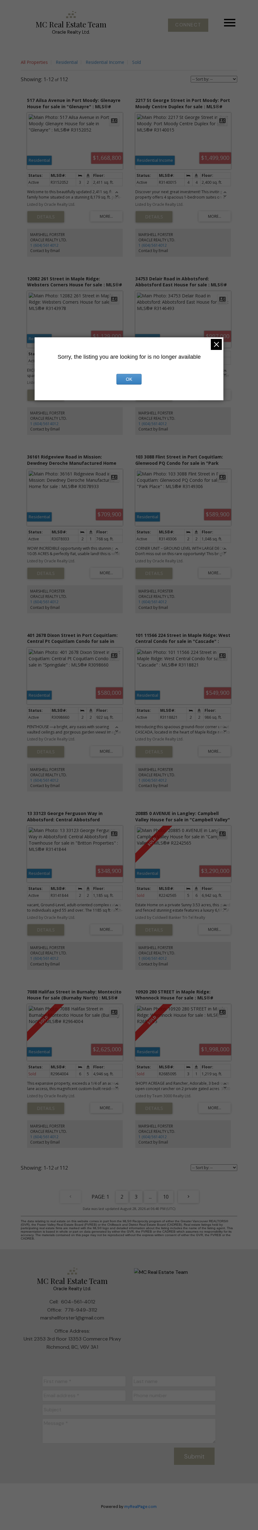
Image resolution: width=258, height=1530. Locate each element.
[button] (188, 25)
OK (129, 379)
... (150, 1196)
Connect (188, 25)
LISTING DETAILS (45, 216)
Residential (67, 62)
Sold (136, 62)
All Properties (34, 62)
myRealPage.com (140, 1506)
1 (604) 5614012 (44, 245)
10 (166, 1196)
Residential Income (105, 62)
